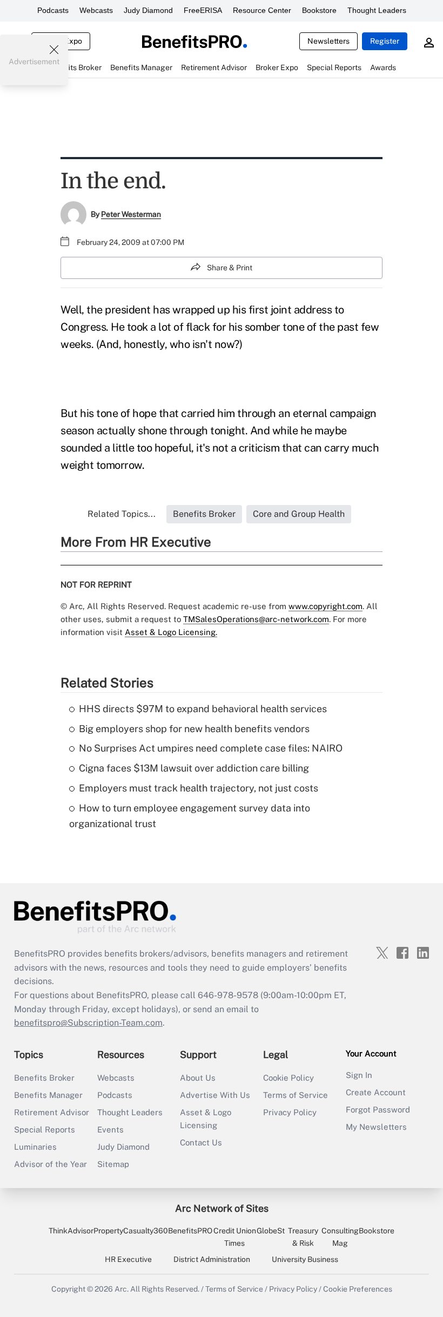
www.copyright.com (325, 606)
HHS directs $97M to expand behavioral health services (203, 708)
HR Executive (128, 1259)
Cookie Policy (288, 1077)
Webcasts (96, 10)
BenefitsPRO (190, 1230)
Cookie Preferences (357, 1289)
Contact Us (201, 1142)
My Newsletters (376, 1126)
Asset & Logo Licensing (205, 1119)
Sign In (359, 1075)
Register (384, 41)
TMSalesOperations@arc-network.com (256, 619)
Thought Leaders (376, 10)
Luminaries (35, 1146)
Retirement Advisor (51, 1112)
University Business (305, 1259)
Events (110, 1129)
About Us (198, 1077)
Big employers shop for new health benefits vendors (194, 728)
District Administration (211, 1259)
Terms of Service (295, 1095)
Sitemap (113, 1164)
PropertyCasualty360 (130, 1230)
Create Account (376, 1092)
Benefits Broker (44, 1077)
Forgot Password (378, 1109)
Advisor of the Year (50, 1164)
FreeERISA (203, 10)
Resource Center (262, 10)
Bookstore (319, 10)
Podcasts (53, 10)
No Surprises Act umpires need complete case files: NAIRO (211, 748)
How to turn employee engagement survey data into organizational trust (189, 815)
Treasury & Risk (303, 1236)
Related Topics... (122, 514)
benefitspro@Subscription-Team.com (88, 1023)
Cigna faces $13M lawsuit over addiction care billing (194, 768)
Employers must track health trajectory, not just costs (198, 788)
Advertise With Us (215, 1095)
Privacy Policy (290, 1112)
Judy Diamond (148, 10)
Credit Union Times (234, 1236)
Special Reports (44, 1129)
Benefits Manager (48, 1095)
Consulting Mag (340, 1236)
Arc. (122, 1289)
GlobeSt (271, 1230)
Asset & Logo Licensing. (171, 632)
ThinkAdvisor (71, 1230)
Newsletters (328, 41)
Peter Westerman (131, 214)
